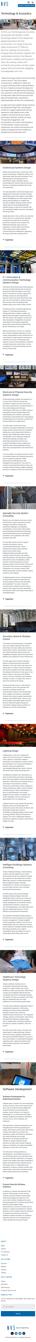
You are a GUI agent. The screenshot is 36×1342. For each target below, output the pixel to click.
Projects (3, 1270)
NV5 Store (4, 1284)
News (3, 1246)
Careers (3, 1249)
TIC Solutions (5, 1252)
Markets (3, 1266)
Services (4, 1263)
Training (3, 1273)
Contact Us (4, 1255)
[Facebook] (16, 1333)
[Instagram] (23, 1333)
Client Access (5, 1287)
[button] (32, 2)
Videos (3, 1281)
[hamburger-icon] (28, 2)
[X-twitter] (12, 1333)
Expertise (9, 240)
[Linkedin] (19, 1333)
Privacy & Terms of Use (8, 1290)
